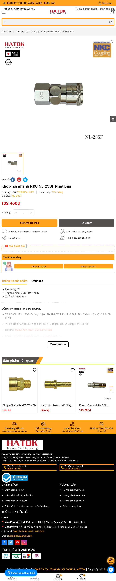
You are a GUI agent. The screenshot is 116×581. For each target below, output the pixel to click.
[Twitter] (10, 542)
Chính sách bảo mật (14, 490)
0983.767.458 (39, 266)
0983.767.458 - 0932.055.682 (28, 531)
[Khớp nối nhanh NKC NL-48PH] (96, 385)
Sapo (107, 569)
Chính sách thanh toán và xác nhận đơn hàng (27, 506)
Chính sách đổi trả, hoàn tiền (19, 495)
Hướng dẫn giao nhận (73, 500)
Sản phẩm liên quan (18, 361)
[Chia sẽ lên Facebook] (12, 179)
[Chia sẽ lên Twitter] (25, 179)
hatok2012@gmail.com (20, 536)
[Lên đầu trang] (111, 552)
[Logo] (58, 12)
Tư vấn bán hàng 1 (16, 467)
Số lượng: (6, 212)
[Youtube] (17, 542)
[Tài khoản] (104, 3)
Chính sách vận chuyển (16, 500)
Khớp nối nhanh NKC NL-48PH (93, 405)
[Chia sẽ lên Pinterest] (19, 179)
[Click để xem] (58, 95)
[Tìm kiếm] (110, 22)
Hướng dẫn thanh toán (74, 495)
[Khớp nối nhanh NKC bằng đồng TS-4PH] (58, 385)
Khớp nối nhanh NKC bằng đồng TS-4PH (56, 405)
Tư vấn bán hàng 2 (74, 467)
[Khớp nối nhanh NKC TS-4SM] (19, 385)
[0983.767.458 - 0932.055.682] (95, 9)
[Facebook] (4, 542)
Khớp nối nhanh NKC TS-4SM (19, 405)
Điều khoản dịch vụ (72, 506)
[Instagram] (24, 542)
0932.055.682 (88, 266)
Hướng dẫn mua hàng (73, 490)
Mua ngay (87, 223)
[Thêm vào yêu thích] (111, 41)
